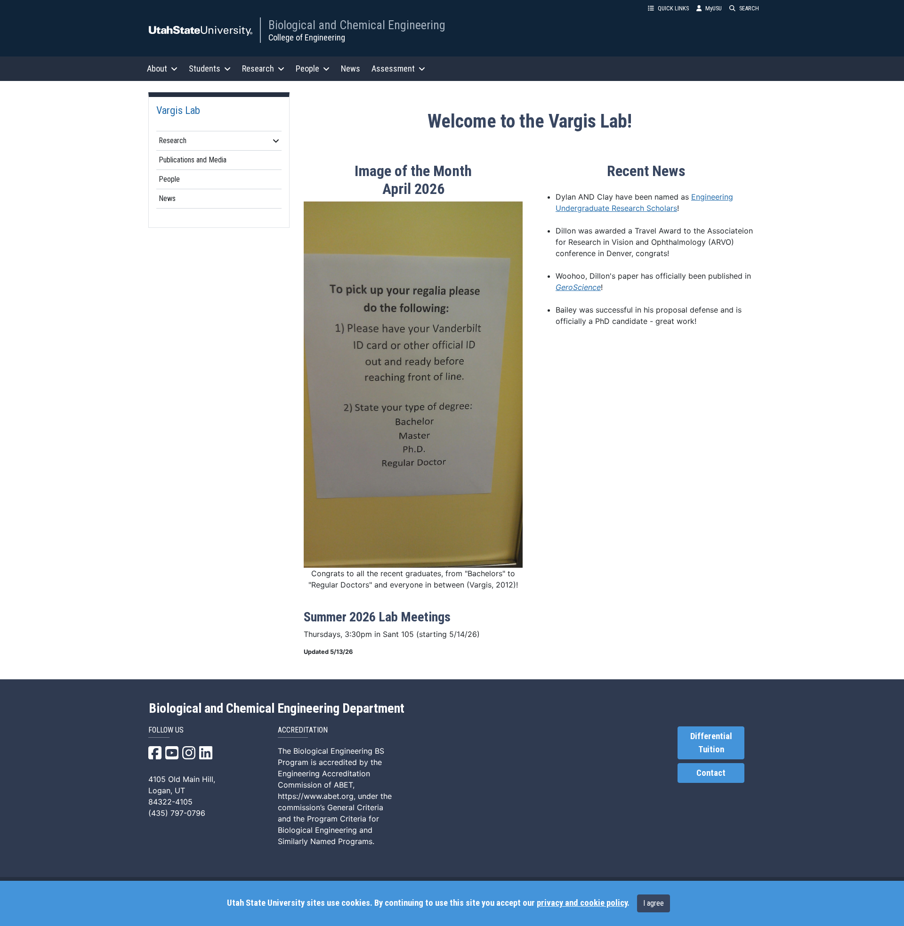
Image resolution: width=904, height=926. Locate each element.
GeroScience (578, 287)
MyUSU (713, 8)
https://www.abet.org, (316, 796)
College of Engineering (306, 37)
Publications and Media (192, 159)
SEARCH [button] (749, 8)
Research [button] (258, 68)
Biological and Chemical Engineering (356, 25)
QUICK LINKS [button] (673, 8)
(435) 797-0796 (176, 813)
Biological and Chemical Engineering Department (276, 708)
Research (172, 140)
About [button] (157, 68)
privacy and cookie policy (582, 903)
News (350, 68)
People (169, 179)
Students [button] (204, 68)
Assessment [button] (393, 68)
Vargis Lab (178, 110)
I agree (653, 903)
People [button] (307, 68)
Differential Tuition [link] (711, 743)
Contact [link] (711, 773)
